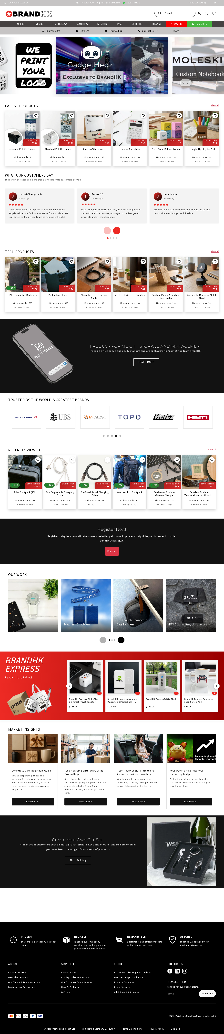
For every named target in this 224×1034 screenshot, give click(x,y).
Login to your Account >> (21, 987)
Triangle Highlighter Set (202, 149)
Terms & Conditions (132, 1029)
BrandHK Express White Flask (161, 699)
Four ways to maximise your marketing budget (187, 772)
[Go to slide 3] (113, 238)
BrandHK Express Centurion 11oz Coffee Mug (198, 700)
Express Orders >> (124, 982)
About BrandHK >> (18, 972)
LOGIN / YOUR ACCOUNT (19, 2)
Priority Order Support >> (75, 977)
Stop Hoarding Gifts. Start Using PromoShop (84, 772)
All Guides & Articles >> (126, 992)
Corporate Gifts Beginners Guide (31, 771)
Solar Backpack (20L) (25, 492)
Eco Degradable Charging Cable (60, 494)
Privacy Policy (156, 1029)
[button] (174, 13)
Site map (175, 1029)
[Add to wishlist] (36, 115)
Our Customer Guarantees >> (77, 982)
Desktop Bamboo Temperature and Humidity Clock (199, 494)
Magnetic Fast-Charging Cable (94, 297)
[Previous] (103, 640)
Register (112, 551)
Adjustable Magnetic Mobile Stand (201, 297)
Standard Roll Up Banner (58, 149)
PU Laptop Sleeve (58, 295)
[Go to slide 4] (116, 238)
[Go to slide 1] (108, 238)
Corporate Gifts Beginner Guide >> (133, 972)
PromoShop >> (122, 987)
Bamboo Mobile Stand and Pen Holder (166, 297)
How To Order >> (70, 987)
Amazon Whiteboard (94, 149)
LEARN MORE (146, 362)
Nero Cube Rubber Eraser (166, 149)
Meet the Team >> (18, 977)
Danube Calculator (130, 149)
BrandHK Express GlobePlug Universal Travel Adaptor (84, 700)
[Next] (121, 640)
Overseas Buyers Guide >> (128, 977)
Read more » (33, 801)
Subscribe (207, 993)
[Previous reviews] (107, 230)
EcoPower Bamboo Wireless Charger (164, 494)
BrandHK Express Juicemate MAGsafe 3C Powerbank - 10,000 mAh (122, 700)
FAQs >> (65, 992)
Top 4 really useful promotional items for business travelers (136, 772)
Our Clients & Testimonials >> (24, 982)
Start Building (78, 860)
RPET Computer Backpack (22, 295)
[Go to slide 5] (120, 436)
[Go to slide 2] (110, 238)
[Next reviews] (116, 230)
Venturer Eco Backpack (130, 492)
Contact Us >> (68, 972)
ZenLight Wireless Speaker (130, 295)
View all (215, 105)
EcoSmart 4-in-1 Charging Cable (95, 494)
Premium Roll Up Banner (22, 149)
